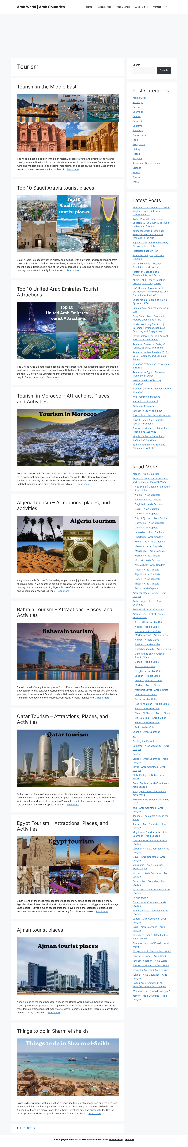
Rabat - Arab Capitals (147, 569)
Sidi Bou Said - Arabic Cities (150, 717)
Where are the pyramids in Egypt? (151, 991)
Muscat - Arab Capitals (147, 560)
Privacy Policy (140, 897)
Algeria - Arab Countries (146, 474)
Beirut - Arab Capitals (147, 509)
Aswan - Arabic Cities (147, 639)
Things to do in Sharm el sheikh (52, 1031)
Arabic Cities (141, 6)
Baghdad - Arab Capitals (148, 504)
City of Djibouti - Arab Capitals (152, 518)
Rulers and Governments (146, 163)
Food (135, 139)
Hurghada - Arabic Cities (148, 671)
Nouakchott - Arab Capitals (150, 565)
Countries (138, 111)
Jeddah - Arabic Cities (147, 675)
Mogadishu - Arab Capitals (150, 551)
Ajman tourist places (40, 930)
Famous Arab (140, 135)
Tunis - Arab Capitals (146, 588)
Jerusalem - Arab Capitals (149, 532)
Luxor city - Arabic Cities (148, 680)
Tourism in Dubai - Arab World (149, 956)
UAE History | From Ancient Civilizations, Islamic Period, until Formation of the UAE (150, 292)
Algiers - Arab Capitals (147, 495)
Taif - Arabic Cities (145, 727)
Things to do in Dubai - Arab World (152, 951)
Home (89, 6)
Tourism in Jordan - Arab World (150, 960)
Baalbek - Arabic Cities (147, 644)
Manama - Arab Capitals (148, 546)
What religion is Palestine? (147, 396)
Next (31, 1128)
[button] (167, 7)
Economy (138, 130)
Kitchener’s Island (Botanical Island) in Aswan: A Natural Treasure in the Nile (148, 234)
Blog (135, 736)
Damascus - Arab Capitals (149, 523)
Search (136, 64)
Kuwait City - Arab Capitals (150, 541)
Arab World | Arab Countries (41, 7)
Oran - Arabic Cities (146, 694)
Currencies (138, 121)
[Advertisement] (94, 34)
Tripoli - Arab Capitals (147, 583)
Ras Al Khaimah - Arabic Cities (152, 703)
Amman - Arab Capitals (148, 499)
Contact (157, 6)
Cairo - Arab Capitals (146, 513)
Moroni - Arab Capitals (147, 555)
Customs (137, 125)
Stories (136, 172)
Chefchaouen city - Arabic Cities (153, 649)
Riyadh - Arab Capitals (147, 574)
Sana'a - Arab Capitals (147, 579)
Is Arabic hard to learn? (145, 401)
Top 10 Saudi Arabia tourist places (55, 188)
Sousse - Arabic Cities (147, 722)
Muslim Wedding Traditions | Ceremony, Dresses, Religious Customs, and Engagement (149, 328)
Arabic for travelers (143, 406)
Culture (137, 116)
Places (136, 153)
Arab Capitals (123, 6)
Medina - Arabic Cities (147, 685)
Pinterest (129, 1139)
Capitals (137, 107)
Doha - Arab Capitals (146, 527)
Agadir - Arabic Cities (147, 626)
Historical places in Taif (145, 250)
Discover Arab (104, 6)
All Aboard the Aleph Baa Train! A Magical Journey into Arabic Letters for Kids (151, 211)
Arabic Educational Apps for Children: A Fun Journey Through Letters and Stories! (151, 223)
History (136, 149)
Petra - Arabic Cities (146, 699)
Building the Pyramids (145, 741)
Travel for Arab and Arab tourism (151, 970)
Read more (73, 169)
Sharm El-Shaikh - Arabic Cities (152, 713)
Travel (136, 181)
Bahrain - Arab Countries (146, 732)
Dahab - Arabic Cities (147, 661)
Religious (137, 158)
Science (137, 167)
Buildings (138, 102)
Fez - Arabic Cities (145, 666)
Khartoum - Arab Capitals (149, 537)
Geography (139, 144)
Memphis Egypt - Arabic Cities (151, 689)
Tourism (137, 177)
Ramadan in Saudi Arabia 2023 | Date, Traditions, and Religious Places (151, 356)
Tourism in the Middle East (47, 87)
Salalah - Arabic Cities (147, 708)
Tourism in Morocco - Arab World (151, 965)
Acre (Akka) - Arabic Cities (149, 622)
